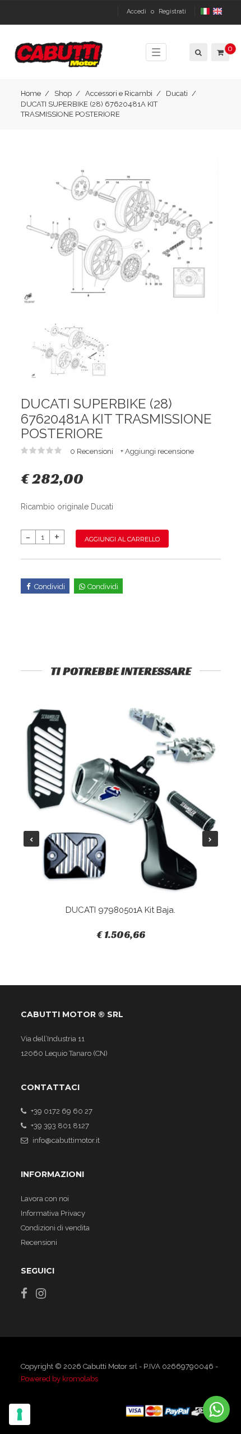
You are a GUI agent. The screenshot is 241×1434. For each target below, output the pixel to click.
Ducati (177, 93)
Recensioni (39, 1242)
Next (210, 839)
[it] (206, 11)
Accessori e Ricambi (118, 93)
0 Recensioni (92, 451)
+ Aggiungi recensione (157, 451)
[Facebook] (24, 1293)
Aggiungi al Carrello (122, 539)
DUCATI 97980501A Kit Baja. (120, 910)
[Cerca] (197, 52)
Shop (63, 93)
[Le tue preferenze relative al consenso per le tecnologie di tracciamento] (19, 1414)
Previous (31, 839)
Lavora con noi (45, 1198)
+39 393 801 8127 (60, 1126)
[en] (218, 11)
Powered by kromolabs (59, 1379)
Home (31, 93)
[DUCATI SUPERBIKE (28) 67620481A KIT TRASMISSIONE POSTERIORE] (121, 235)
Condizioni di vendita (55, 1228)
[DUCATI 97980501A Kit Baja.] (121, 800)
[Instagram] (41, 1293)
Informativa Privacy (53, 1213)
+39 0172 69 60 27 (61, 1111)
